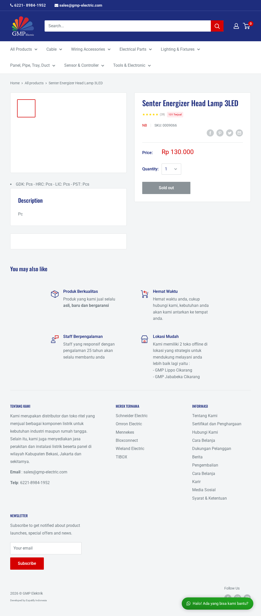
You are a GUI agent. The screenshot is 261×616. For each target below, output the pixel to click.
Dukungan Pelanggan (211, 448)
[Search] (217, 26)
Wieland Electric (130, 448)
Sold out (166, 187)
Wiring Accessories (88, 49)
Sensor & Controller (81, 65)
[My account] (236, 26)
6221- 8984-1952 (29, 5)
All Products (21, 49)
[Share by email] (239, 133)
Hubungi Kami (205, 432)
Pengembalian (205, 465)
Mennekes (125, 432)
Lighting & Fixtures (177, 49)
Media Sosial (204, 489)
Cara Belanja (203, 440)
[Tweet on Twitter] (229, 133)
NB (144, 125)
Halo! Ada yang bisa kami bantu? (220, 603)
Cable (51, 49)
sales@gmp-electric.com (80, 5)
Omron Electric (129, 423)
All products (34, 83)
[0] (246, 26)
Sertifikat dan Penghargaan (216, 423)
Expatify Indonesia (36, 600)
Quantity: (150, 169)
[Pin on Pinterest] (220, 133)
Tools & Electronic (129, 65)
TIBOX (121, 457)
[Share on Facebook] (210, 133)
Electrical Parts (133, 49)
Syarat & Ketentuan (209, 498)
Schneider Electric (132, 415)
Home (15, 83)
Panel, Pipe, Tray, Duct (30, 65)
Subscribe (27, 563)
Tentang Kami (204, 415)
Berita (197, 457)
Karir (196, 481)
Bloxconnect (127, 440)
